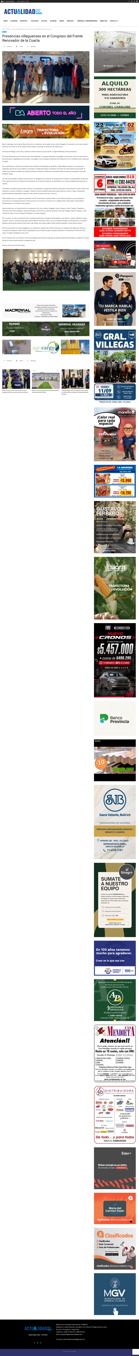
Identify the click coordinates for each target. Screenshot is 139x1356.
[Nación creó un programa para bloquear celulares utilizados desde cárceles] (46, 379)
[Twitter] (134, 1)
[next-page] (6, 398)
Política (8, 29)
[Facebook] (129, 1)
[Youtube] (137, 1)
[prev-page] (3, 398)
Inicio (3, 29)
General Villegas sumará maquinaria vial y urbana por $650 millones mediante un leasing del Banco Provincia (75, 392)
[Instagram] (132, 1)
